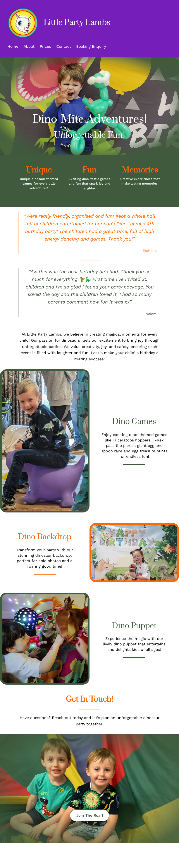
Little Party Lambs (77, 22)
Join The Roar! (89, 815)
